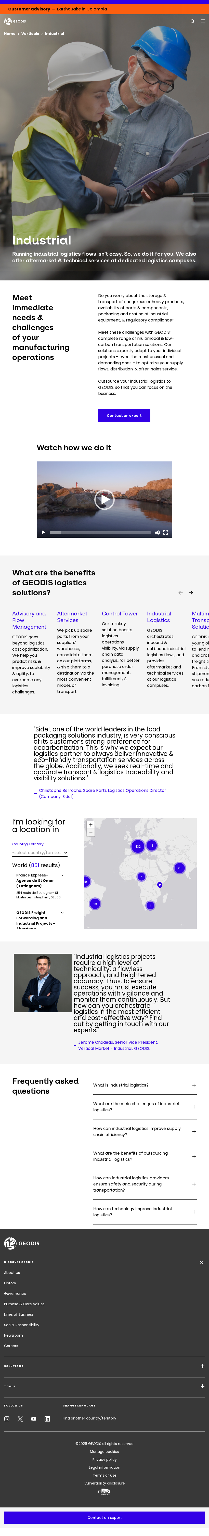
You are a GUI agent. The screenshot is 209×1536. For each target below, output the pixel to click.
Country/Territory (28, 844)
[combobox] (40, 852)
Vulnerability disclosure (104, 1483)
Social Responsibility (21, 1324)
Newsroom (13, 1335)
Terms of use (104, 1475)
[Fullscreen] (165, 532)
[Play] (43, 532)
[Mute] (157, 532)
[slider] (100, 532)
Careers (11, 1345)
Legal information (104, 1467)
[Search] (193, 21)
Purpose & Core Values (24, 1304)
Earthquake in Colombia (82, 9)
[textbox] (40, 852)
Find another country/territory (89, 1418)
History (10, 1283)
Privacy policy (105, 1459)
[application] (104, 499)
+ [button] (91, 825)
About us (12, 1272)
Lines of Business (19, 1314)
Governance (15, 1293)
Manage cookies (104, 1451)
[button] (104, 499)
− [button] (91, 832)
